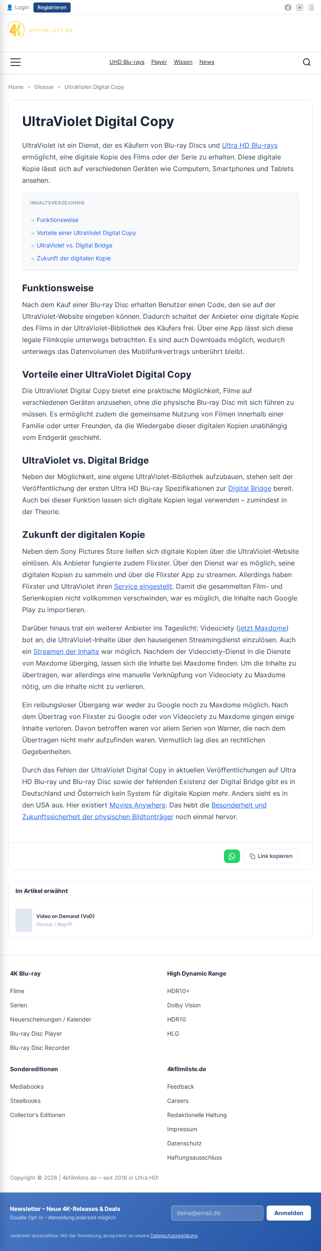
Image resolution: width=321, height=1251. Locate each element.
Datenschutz (184, 1143)
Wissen (183, 61)
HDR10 (176, 1019)
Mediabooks (26, 1086)
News (206, 61)
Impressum (182, 1128)
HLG (173, 1033)
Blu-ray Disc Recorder (40, 1047)
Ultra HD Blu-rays (250, 145)
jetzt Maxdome (262, 628)
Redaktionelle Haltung (197, 1114)
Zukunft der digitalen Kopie (74, 258)
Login (17, 7)
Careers (178, 1100)
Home (16, 86)
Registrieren (52, 7)
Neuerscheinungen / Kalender (50, 1019)
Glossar (44, 86)
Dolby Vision (184, 1005)
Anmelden (288, 1212)
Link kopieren (275, 855)
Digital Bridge (249, 488)
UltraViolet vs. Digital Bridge (74, 245)
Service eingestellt (143, 586)
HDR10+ (178, 990)
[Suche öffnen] (307, 62)
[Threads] (311, 7)
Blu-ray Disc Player (36, 1033)
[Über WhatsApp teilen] (232, 856)
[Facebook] (288, 7)
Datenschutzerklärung (174, 1235)
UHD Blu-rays (127, 61)
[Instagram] (299, 7)
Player (159, 61)
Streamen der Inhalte (66, 651)
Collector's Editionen (37, 1114)
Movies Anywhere (138, 805)
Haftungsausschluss (194, 1157)
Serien (18, 1005)
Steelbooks (25, 1100)
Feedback (180, 1086)
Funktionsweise (58, 219)
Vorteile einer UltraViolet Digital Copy (86, 232)
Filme (17, 990)
